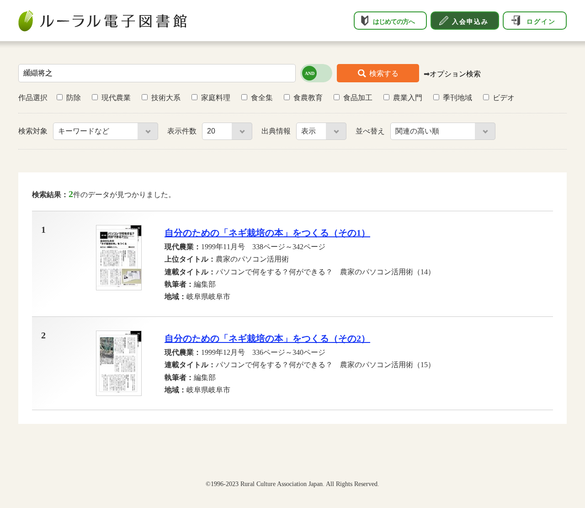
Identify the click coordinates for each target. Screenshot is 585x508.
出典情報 (276, 131)
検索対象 (33, 131)
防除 (73, 98)
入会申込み (470, 21)
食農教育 (308, 98)
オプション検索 (455, 74)
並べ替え (371, 131)
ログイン (541, 21)
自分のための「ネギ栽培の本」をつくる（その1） (267, 233)
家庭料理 (215, 98)
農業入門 (407, 98)
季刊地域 (457, 98)
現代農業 (116, 98)
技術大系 (166, 98)
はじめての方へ (394, 21)
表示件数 (182, 131)
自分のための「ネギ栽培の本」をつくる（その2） (267, 338)
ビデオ (504, 98)
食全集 (262, 98)
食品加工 (357, 98)
